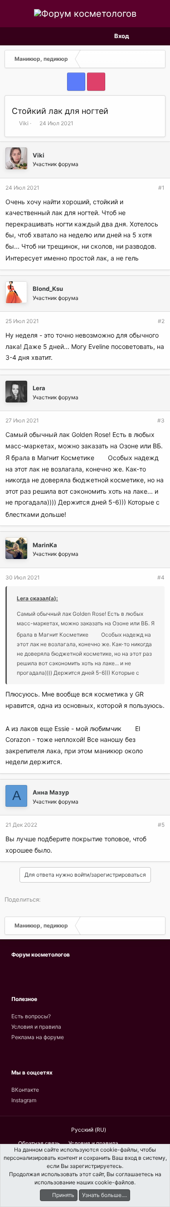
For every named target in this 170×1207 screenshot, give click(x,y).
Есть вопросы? (31, 1016)
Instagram (23, 1100)
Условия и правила (36, 1026)
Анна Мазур (51, 792)
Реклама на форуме (37, 1037)
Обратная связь (39, 1143)
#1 (161, 187)
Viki (24, 123)
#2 (161, 321)
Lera (39, 388)
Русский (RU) (88, 1129)
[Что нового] (142, 36)
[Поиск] (157, 36)
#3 (161, 420)
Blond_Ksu (48, 288)
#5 (161, 824)
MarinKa (45, 545)
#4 (161, 577)
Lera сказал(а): (37, 598)
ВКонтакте (25, 1089)
